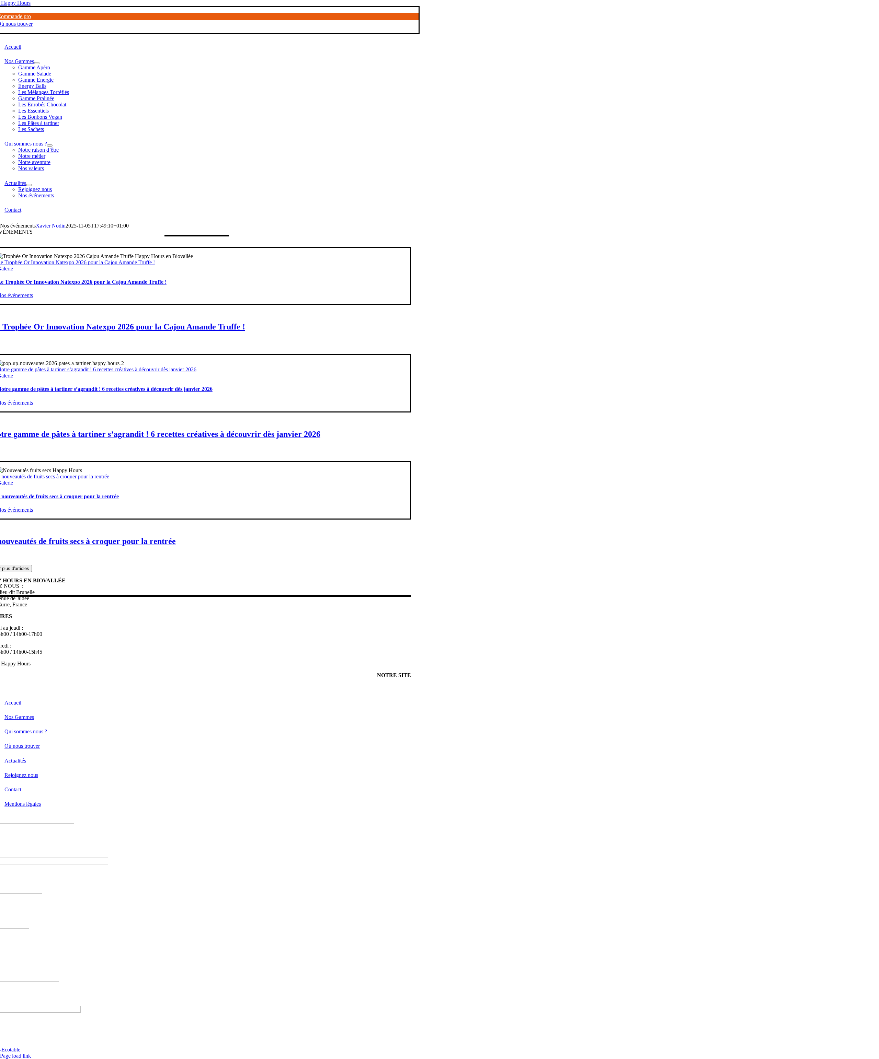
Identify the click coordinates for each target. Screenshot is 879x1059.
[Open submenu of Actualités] (29, 185)
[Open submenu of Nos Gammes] (36, 63)
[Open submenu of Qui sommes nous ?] (50, 145)
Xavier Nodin (51, 226)
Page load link (15, 1056)
